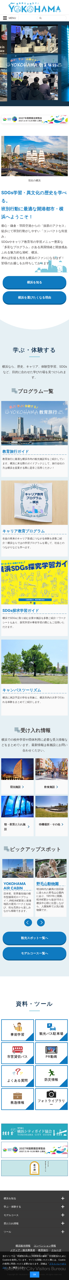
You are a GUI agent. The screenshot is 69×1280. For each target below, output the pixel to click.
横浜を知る (34, 282)
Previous (28, 922)
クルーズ (56, 1250)
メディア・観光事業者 (22, 1250)
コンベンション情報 (45, 1245)
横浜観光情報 (23, 1245)
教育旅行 (43, 1250)
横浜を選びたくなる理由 (34, 297)
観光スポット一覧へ (34, 938)
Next (41, 922)
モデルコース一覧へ (34, 953)
